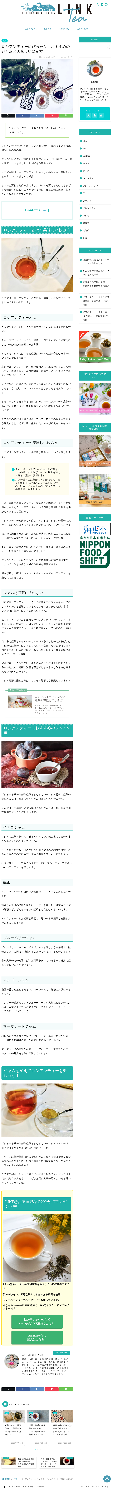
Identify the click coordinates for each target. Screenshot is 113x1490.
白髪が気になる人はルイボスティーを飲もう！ (96, 262)
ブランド (87, 201)
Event (85, 148)
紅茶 (4, 41)
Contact (82, 28)
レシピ (86, 216)
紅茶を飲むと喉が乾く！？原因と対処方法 (96, 273)
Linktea (86, 156)
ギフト (86, 163)
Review (64, 28)
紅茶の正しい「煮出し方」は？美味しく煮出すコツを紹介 (96, 316)
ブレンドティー (90, 208)
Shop (47, 28)
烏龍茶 (86, 230)
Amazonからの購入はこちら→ (37, 1337)
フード (86, 193)
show (45, 211)
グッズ (86, 171)
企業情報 (41, 1486)
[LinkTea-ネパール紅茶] (56, 22)
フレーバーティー (91, 186)
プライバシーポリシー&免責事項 (20, 1486)
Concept (31, 28)
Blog (85, 141)
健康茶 (86, 223)
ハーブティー (89, 178)
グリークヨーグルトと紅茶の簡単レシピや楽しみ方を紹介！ (96, 301)
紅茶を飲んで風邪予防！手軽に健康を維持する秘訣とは (96, 286)
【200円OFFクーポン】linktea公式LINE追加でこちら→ (37, 1321)
